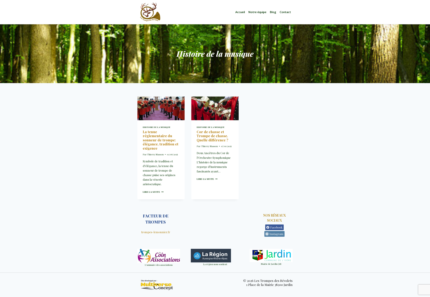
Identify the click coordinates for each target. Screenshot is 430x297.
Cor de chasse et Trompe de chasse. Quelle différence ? (212, 135)
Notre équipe (257, 12)
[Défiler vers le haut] (423, 286)
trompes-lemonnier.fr (155, 232)
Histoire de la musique (156, 127)
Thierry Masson (155, 154)
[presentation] (161, 108)
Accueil (240, 12)
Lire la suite (153, 191)
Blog (273, 12)
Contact (285, 12)
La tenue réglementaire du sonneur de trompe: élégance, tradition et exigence (160, 139)
